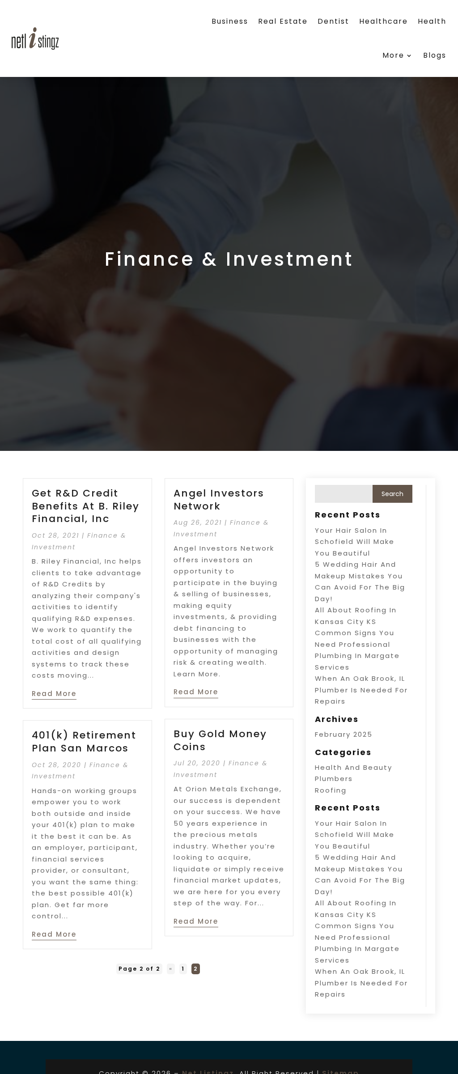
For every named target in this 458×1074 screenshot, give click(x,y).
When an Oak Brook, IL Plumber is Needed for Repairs (361, 690)
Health (432, 21)
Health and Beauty (353, 767)
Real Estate (283, 21)
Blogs (434, 55)
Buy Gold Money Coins (220, 740)
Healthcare (383, 21)
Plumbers (334, 778)
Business (230, 21)
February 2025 (344, 734)
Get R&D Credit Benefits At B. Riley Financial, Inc (86, 506)
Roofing (331, 790)
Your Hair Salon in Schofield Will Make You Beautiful (354, 542)
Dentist (333, 21)
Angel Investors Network (219, 499)
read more (54, 693)
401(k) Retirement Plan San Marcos (84, 741)
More (393, 55)
